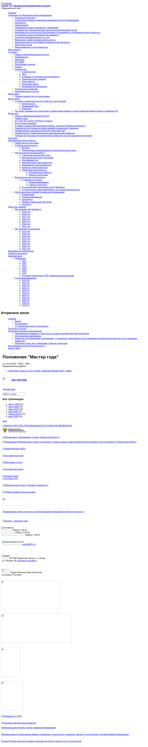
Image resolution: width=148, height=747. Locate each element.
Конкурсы (20, 59)
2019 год (26, 221)
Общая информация (39, 182)
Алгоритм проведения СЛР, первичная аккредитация (48, 275)
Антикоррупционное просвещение (25, 331)
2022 (24, 263)
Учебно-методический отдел (36, 155)
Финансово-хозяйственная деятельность (35, 40)
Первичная (20, 258)
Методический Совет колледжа (37, 157)
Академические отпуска (27, 91)
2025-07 (25, 300)
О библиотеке (29, 71)
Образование (21, 25)
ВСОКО (26, 148)
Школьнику (13, 94)
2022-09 (25, 285)
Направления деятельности (22, 140)
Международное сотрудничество (31, 47)
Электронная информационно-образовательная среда (49, 150)
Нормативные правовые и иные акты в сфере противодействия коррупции (52, 333)
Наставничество (30, 160)
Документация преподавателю (37, 162)
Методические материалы (28, 336)
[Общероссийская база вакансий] (18, 723)
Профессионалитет (17, 253)
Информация (21, 57)
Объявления (28, 194)
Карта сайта (14, 348)
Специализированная (25, 278)
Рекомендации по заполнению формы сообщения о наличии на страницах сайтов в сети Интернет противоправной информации (65, 734)
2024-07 (25, 295)
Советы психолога (38, 184)
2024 (24, 268)
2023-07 (25, 290)
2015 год (26, 211)
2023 (24, 266)
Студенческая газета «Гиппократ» (32, 326)
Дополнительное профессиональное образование (40, 192)
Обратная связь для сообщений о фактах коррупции (41, 343)
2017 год (26, 216)
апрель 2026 (14, 414)
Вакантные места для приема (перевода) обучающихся (42, 42)
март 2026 (13, 416)
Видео (18, 321)
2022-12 (25, 288)
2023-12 (25, 293)
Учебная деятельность (26, 145)
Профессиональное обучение (36, 202)
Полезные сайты (30, 84)
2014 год (26, 231)
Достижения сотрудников (27, 229)
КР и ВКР (19, 62)
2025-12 (25, 302)
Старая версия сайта (14, 448)
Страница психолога (32, 180)
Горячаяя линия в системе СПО (10, 477)
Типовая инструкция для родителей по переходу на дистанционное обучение (53, 135)
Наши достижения (17, 207)
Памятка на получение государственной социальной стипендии (46, 128)
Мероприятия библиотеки (34, 86)
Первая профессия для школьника (32, 96)
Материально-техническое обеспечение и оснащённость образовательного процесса (57, 32)
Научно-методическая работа (30, 153)
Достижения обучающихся (28, 209)
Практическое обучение (27, 143)
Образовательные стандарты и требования (36, 27)
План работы (28, 81)
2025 (24, 270)
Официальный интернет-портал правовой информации (28, 727)
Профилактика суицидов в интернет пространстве (40, 130)
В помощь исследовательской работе (41, 76)
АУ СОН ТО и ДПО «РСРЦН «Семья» (33, 121)
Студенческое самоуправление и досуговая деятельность (51, 189)
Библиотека (21, 69)
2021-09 (25, 280)
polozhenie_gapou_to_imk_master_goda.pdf (40, 371)
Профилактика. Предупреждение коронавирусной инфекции (45, 133)
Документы (20, 22)
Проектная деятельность (34, 170)
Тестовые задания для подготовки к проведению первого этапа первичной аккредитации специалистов (66, 111)
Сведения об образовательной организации (30, 15)
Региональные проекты (40, 172)
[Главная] (6, 3)
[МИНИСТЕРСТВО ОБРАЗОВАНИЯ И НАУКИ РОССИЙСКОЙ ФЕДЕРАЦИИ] (37, 425)
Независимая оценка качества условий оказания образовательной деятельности (43, 511)
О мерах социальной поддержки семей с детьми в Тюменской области (50, 126)
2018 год (26, 219)
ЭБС (24, 74)
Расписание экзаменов (26, 89)
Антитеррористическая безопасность (26, 346)
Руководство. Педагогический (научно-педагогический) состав (46, 30)
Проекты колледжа (38, 175)
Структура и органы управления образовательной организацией (47, 20)
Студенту (13, 52)
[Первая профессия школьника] (19, 492)
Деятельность (29, 103)
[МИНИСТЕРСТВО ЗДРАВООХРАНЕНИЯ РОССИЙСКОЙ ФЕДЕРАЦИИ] (14, 432)
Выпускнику (14, 99)
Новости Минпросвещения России (32, 54)
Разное (18, 67)
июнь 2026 (13, 409)
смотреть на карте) (26, 560)
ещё (5, 421)
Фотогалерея (21, 323)
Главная (12, 13)
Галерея (12, 319)
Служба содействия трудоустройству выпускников (40, 101)
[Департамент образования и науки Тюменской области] (31, 437)
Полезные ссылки (17, 328)
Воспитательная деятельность (30, 177)
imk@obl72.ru (28, 544)
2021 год (26, 226)
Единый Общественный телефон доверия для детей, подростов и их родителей (41, 741)
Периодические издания (34, 79)
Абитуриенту (14, 49)
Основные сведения (25, 17)
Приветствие (21, 118)
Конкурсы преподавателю (35, 167)
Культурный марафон (25, 123)
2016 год (26, 214)
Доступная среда (23, 44)
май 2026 (12, 411)
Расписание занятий (25, 64)
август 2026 (14, 404)
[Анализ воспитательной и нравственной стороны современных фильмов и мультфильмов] (10, 675)
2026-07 (25, 305)
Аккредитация (15, 256)
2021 (24, 261)
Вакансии (26, 108)
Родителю (13, 113)
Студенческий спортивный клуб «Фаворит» (43, 187)
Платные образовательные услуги (32, 37)
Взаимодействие (30, 106)
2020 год (26, 224)
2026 (24, 273)
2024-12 (25, 297)
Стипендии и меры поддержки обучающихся (37, 35)
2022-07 (25, 283)
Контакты (12, 138)
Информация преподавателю (36, 165)
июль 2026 (13, 406)
